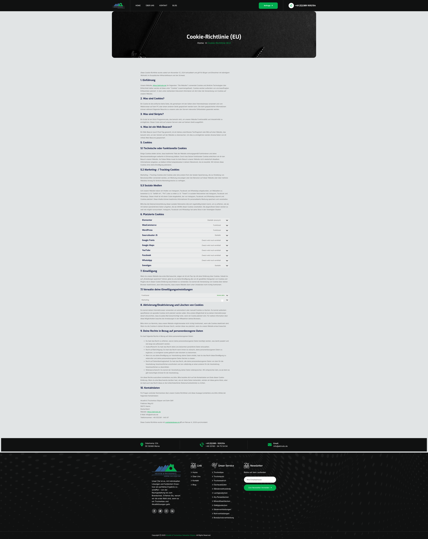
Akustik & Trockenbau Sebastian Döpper (180, 535)
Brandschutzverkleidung (224, 518)
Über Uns (196, 476)
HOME (138, 5)
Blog (194, 485)
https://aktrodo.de (159, 85)
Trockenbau (219, 472)
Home (200, 43)
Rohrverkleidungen (221, 513)
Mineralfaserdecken (222, 501)
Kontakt (195, 480)
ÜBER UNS (150, 5)
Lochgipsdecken (220, 493)
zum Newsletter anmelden (258, 488)
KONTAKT (163, 5)
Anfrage (267, 6)
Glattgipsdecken (220, 505)
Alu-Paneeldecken (221, 497)
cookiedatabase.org (172, 422)
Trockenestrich (220, 480)
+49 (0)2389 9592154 (305, 5)
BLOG (174, 5)
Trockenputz (219, 476)
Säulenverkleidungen (222, 509)
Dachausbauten (220, 485)
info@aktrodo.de (280, 446)
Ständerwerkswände (222, 489)
